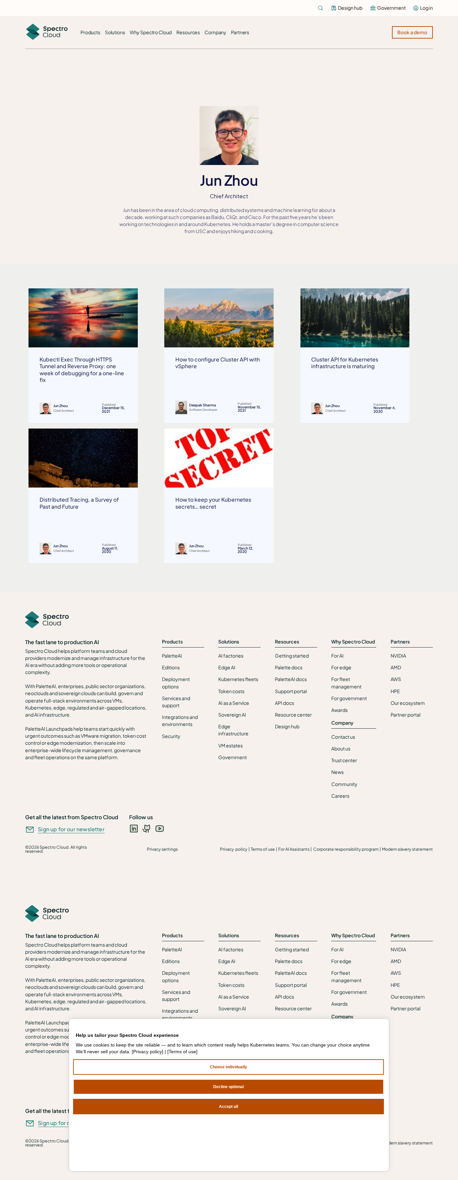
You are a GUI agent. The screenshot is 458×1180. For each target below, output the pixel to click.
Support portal (291, 691)
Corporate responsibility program (346, 849)
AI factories (230, 656)
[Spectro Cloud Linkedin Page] (133, 828)
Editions (171, 667)
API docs (284, 703)
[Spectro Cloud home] (47, 620)
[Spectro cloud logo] (46, 32)
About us (340, 748)
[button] (90, 32)
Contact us (343, 737)
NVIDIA (398, 656)
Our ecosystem (408, 703)
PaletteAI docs (291, 679)
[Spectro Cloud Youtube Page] (159, 828)
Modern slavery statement (407, 849)
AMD (396, 667)
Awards (339, 710)
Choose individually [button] (228, 1067)
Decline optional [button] (228, 1086)
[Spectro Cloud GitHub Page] (147, 828)
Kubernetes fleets (238, 679)
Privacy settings (162, 849)
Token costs (231, 691)
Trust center (344, 760)
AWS (396, 679)
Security (171, 736)
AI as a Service (233, 703)
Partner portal (405, 715)
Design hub (287, 726)
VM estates (230, 745)
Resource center (293, 715)
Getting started (292, 656)
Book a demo (412, 32)
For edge (341, 667)
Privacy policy (233, 849)
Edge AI (226, 667)
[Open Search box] (321, 8)
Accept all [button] (228, 1106)
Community (344, 784)
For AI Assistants (293, 849)
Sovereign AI (232, 715)
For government (349, 698)
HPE (395, 691)
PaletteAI (172, 656)
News (337, 772)
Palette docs (288, 667)
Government (232, 757)
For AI (337, 656)
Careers (340, 796)
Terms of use (263, 849)
